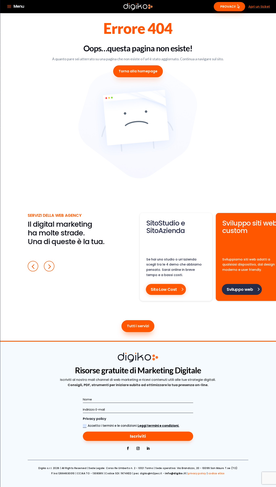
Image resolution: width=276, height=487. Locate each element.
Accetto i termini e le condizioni (133, 425)
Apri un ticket (259, 6)
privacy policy (197, 473)
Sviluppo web (240, 289)
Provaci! (228, 6)
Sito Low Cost (164, 289)
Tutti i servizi (138, 326)
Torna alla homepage (138, 71)
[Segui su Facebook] (128, 448)
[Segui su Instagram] (138, 448)
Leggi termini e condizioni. (158, 425)
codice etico (216, 473)
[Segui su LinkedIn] (148, 448)
